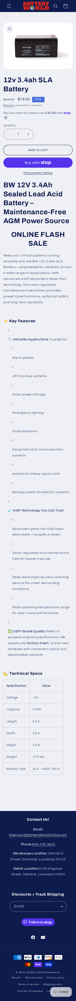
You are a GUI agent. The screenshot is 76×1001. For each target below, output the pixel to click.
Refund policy (34, 978)
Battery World (36, 972)
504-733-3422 (43, 844)
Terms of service (28, 984)
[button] (9, 6)
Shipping (8, 105)
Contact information (30, 991)
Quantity (9, 125)
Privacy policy (56, 978)
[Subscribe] (61, 906)
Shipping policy (52, 984)
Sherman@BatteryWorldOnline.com (38, 835)
